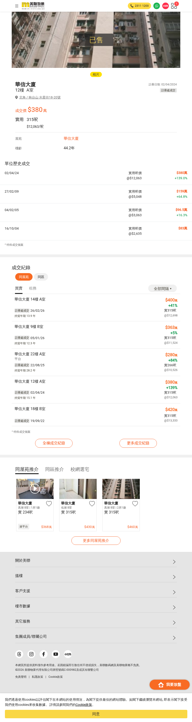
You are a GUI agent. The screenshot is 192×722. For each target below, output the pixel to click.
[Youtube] (56, 654)
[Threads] (19, 654)
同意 (96, 714)
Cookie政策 (84, 705)
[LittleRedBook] (68, 654)
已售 (96, 40)
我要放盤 (173, 684)
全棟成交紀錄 (54, 443)
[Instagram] (31, 654)
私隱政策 (37, 676)
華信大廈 (71, 138)
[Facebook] (44, 654)
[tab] (18, 288)
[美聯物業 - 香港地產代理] (33, 6)
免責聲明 (20, 676)
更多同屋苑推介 (96, 540)
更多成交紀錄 (138, 443)
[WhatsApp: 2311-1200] (156, 6)
